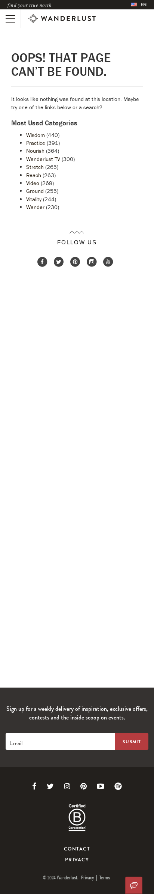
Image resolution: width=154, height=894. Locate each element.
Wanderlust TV (43, 159)
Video (32, 183)
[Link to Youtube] (100, 786)
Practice (35, 142)
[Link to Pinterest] (83, 786)
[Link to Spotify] (118, 786)
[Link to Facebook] (34, 786)
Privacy (77, 860)
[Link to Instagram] (67, 786)
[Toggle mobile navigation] (10, 19)
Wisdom (35, 134)
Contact (77, 849)
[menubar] (139, 4)
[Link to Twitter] (50, 786)
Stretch (35, 166)
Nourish (35, 150)
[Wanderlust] (62, 19)
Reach (33, 175)
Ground (35, 190)
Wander (35, 207)
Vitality (33, 199)
